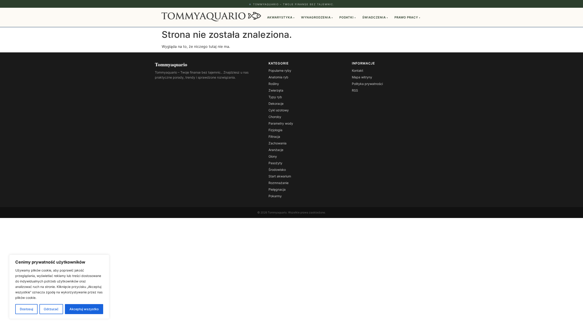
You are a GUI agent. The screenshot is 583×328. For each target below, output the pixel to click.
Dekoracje (276, 103)
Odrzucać (51, 309)
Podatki (347, 17)
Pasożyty (275, 163)
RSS (355, 90)
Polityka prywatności (367, 84)
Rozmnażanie (278, 183)
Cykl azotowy (278, 110)
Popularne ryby (279, 70)
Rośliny (273, 84)
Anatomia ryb (278, 77)
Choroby (274, 117)
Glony (272, 156)
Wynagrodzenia (317, 17)
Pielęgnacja (277, 189)
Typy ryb (275, 97)
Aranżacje (275, 150)
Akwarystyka (281, 17)
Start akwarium (279, 176)
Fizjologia (275, 130)
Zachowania (277, 143)
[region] (59, 287)
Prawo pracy (407, 17)
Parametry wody (280, 123)
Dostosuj (26, 309)
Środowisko (277, 170)
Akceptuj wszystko (84, 309)
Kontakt (357, 70)
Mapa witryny (362, 77)
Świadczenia (375, 17)
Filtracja (274, 136)
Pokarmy (275, 196)
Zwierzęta (275, 90)
